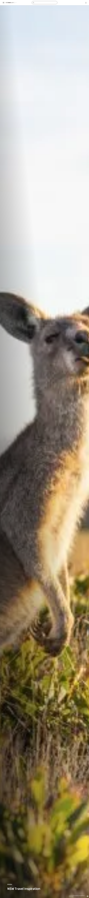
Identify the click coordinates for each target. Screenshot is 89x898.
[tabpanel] (44, 449)
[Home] (9, 2)
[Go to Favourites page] (85, 2)
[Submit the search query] (33, 2)
